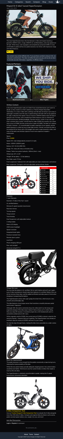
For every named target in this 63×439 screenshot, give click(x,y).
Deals (51, 2)
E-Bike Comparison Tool (16, 411)
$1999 (12, 138)
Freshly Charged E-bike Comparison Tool (24, 413)
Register (14, 423)
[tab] (30, 99)
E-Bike (10, 52)
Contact (36, 434)
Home (10, 2)
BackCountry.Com (19, 100)
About (26, 434)
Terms (31, 434)
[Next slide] (56, 83)
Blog (44, 2)
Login (8, 423)
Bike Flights (44, 100)
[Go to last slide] (6, 83)
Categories (19, 2)
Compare (36, 2)
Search (28, 2)
